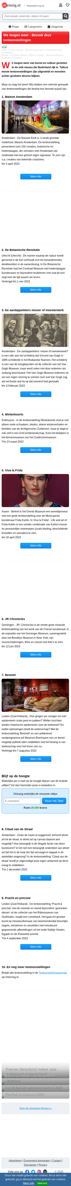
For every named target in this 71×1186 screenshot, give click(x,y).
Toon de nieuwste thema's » (35, 1108)
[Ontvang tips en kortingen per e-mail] (45, 1171)
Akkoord (42, 1183)
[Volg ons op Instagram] (39, 1171)
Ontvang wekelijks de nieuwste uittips (35, 793)
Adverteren (15, 1160)
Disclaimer (30, 1164)
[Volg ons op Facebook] (27, 1171)
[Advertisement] (35, 217)
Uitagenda (56, 26)
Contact (56, 1160)
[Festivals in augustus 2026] (35, 1097)
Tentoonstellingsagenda (53, 972)
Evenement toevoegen (37, 1160)
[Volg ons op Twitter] (33, 1171)
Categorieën (34, 26)
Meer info (28, 1183)
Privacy (42, 1164)
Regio (15, 26)
